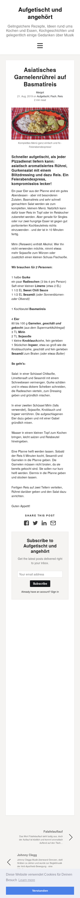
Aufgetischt (43, 96)
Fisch (53, 96)
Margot (40, 92)
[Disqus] (40, 650)
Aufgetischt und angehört (40, 13)
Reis (60, 96)
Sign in (55, 591)
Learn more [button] (26, 880)
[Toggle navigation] (40, 46)
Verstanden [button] (40, 890)
